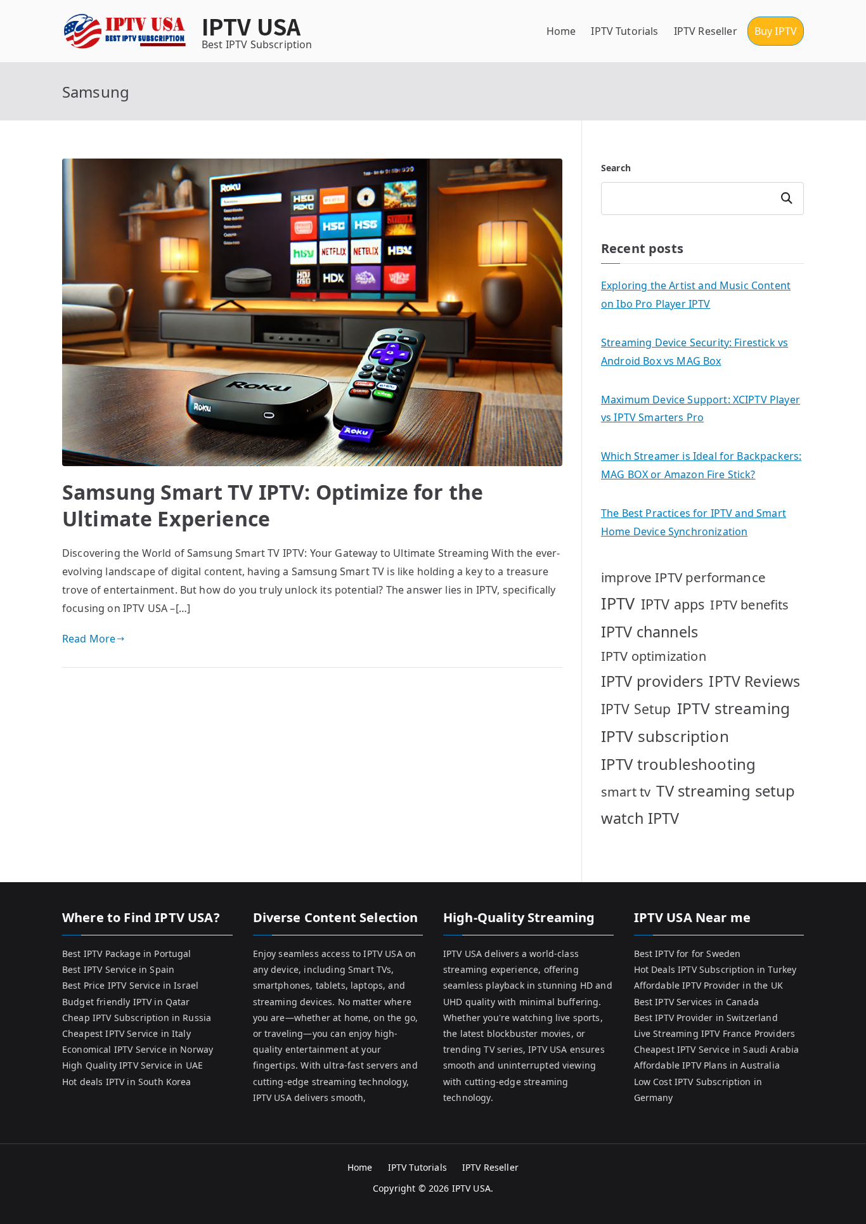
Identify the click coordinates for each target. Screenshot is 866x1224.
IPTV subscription (665, 736)
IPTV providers (652, 681)
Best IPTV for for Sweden (687, 953)
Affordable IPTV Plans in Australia (707, 1065)
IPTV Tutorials (624, 31)
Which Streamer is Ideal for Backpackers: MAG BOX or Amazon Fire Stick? (701, 465)
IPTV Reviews (754, 681)
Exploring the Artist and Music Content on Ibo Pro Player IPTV (696, 294)
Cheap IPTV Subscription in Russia (136, 1018)
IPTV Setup (636, 709)
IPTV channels (649, 632)
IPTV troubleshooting (678, 763)
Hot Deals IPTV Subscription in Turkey (715, 969)
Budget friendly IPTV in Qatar (126, 1002)
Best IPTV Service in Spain (118, 969)
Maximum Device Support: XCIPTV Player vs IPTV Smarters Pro (700, 409)
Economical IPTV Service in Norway (137, 1049)
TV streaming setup (725, 791)
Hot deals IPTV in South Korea (126, 1082)
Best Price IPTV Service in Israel (130, 985)
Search (616, 168)
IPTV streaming (733, 708)
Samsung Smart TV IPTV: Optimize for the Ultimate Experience (272, 505)
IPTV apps (672, 604)
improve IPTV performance (683, 577)
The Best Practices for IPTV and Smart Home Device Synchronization (693, 522)
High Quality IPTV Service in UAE (132, 1065)
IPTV (618, 603)
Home (561, 31)
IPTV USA (251, 26)
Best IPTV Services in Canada (696, 1002)
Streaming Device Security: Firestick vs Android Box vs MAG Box (694, 351)
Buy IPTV (775, 31)
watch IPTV (640, 818)
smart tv (625, 791)
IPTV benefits (749, 604)
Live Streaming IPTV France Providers (715, 1033)
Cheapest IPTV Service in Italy (126, 1033)
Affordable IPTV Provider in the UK (708, 985)
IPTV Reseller (705, 31)
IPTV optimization (653, 656)
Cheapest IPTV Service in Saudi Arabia (716, 1049)
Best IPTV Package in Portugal (126, 953)
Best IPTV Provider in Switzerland (706, 1018)
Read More (88, 639)
